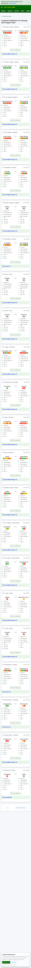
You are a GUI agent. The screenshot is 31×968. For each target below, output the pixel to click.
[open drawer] (1, 7)
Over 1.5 (17, 10)
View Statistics (16, 50)
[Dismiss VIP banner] (29, 2)
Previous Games (20, 807)
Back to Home (7, 16)
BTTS (22, 10)
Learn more (12, 3)
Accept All (6, 962)
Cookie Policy (12, 965)
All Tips (3, 10)
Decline (14, 962)
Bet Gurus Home (10, 7)
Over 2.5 (10, 10)
